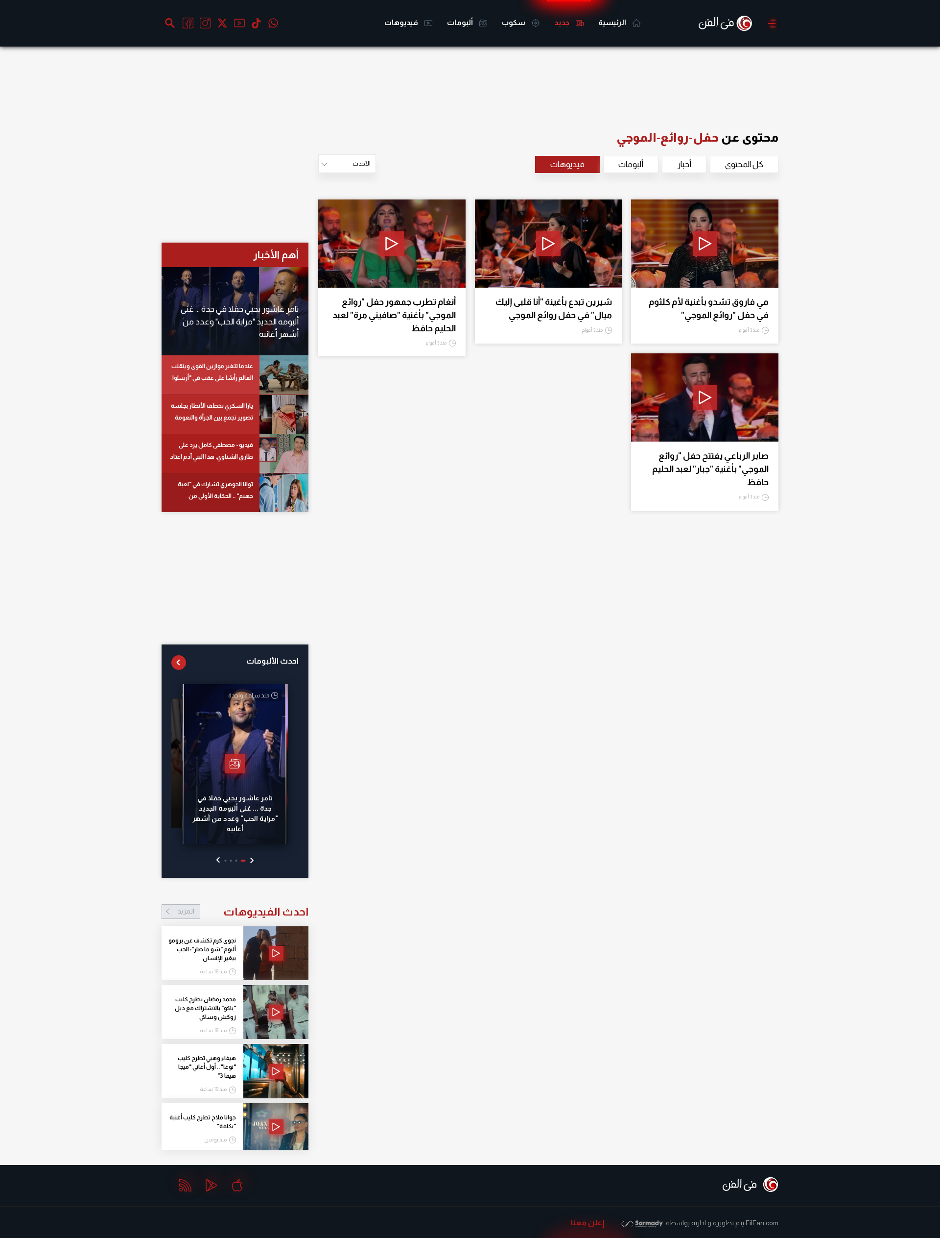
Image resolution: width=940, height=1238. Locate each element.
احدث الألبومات (272, 661)
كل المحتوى (744, 164)
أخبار (684, 164)
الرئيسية (613, 22)
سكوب (514, 22)
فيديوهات (402, 22)
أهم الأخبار (276, 254)
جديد (562, 22)
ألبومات (460, 22)
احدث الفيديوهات (242, 911)
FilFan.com (762, 1223)
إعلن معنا (588, 1222)
